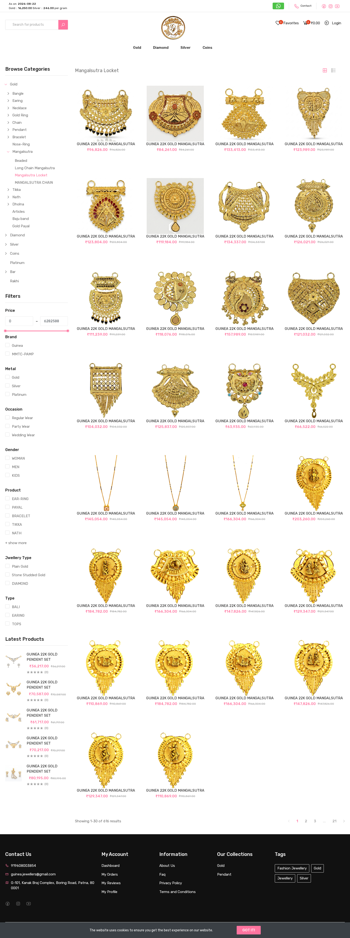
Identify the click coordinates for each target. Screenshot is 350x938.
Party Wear (21, 426)
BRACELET (21, 516)
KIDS (16, 475)
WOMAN (18, 458)
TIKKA (17, 524)
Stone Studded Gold (28, 575)
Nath (16, 197)
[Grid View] (325, 70)
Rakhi (14, 281)
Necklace (19, 108)
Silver (185, 47)
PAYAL (17, 507)
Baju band (20, 219)
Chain (17, 122)
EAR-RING (20, 499)
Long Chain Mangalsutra (35, 168)
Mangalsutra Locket (31, 175)
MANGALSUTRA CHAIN (34, 182)
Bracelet (19, 137)
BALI (16, 607)
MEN (15, 467)
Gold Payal (21, 226)
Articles (18, 211)
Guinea (17, 345)
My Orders (109, 874)
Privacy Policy (170, 883)
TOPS (16, 624)
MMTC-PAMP (23, 354)
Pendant (19, 130)
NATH (16, 533)
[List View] (333, 70)
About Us (167, 866)
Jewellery (285, 878)
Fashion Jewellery (292, 868)
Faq (162, 874)
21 (334, 821)
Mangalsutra (22, 151)
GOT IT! (248, 930)
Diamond (161, 47)
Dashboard (110, 866)
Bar (12, 272)
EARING (18, 615)
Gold (137, 47)
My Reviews (111, 883)
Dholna (18, 204)
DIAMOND (20, 583)
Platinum (17, 263)
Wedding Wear (23, 435)
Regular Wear (22, 418)
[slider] (5, 331)
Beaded (21, 161)
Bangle (18, 93)
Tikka (16, 190)
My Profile (109, 892)
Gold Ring (20, 115)
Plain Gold (20, 566)
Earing (17, 101)
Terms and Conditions (177, 892)
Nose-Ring (21, 144)
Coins (207, 47)
